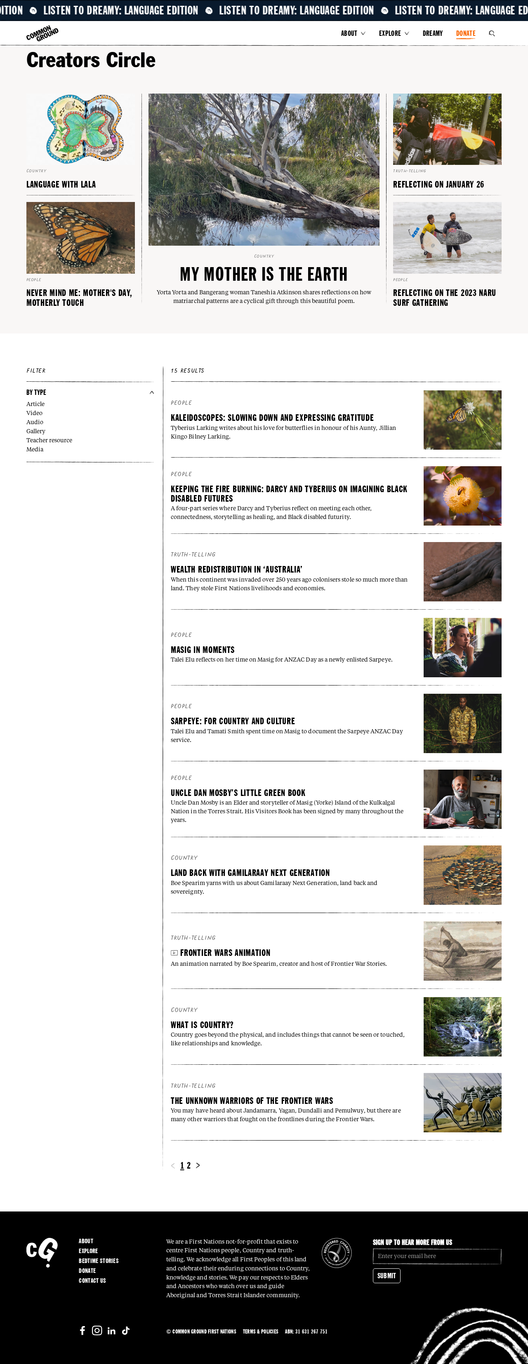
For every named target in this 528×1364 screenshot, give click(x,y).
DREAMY (433, 33)
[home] (42, 33)
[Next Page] (198, 1165)
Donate (87, 1271)
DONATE (466, 33)
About (349, 33)
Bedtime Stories (99, 1261)
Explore (390, 33)
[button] (353, 33)
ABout (86, 1241)
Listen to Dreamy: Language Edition (134, 10)
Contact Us (92, 1280)
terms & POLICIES (260, 1331)
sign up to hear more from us (412, 1242)
